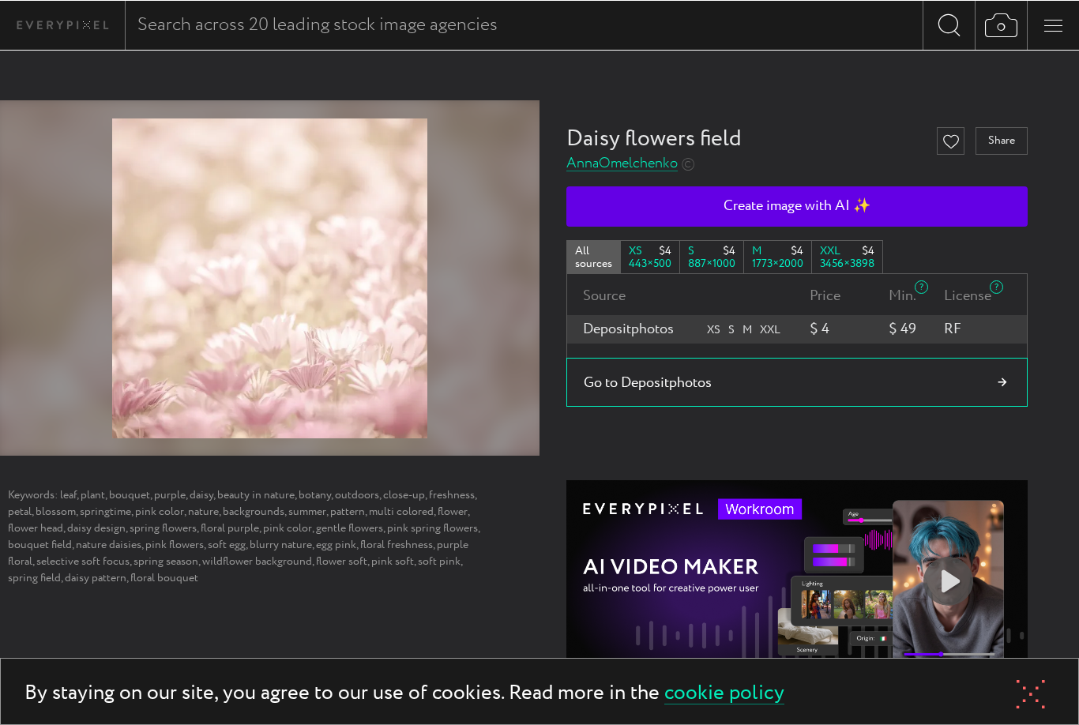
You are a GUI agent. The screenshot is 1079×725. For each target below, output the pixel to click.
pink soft (392, 561)
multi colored (401, 512)
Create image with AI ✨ (797, 206)
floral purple (230, 528)
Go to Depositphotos (648, 383)
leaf (68, 495)
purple (170, 495)
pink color (159, 512)
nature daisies (108, 545)
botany (315, 495)
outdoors (357, 495)
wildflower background (257, 561)
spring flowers (163, 528)
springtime (105, 512)
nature (203, 512)
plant (93, 495)
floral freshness (396, 545)
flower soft (341, 561)
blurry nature (281, 545)
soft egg (227, 545)
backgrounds (253, 512)
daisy (201, 495)
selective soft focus (83, 561)
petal (20, 512)
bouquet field (40, 545)
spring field (34, 578)
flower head (35, 528)
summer (307, 512)
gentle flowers (349, 528)
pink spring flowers (432, 528)
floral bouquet (164, 578)
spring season (165, 561)
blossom (56, 512)
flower (453, 512)
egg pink (336, 545)
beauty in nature (256, 495)
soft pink (439, 561)
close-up (404, 495)
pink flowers (174, 545)
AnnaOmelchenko (622, 163)
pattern (347, 512)
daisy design (96, 528)
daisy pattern (95, 578)
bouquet (129, 495)
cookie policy (724, 693)
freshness (452, 495)
